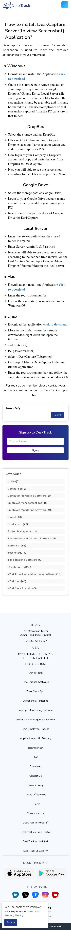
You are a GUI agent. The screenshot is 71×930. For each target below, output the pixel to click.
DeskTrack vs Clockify (35, 850)
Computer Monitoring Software (27, 495)
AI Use (12, 481)
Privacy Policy (35, 785)
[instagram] (45, 895)
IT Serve (35, 804)
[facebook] (35, 895)
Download (35, 766)
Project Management (20, 531)
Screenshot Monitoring (35, 700)
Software (13, 545)
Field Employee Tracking (35, 729)
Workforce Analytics (20, 588)
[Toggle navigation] (64, 4)
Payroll (12, 517)
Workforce (14, 581)
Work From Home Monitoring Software (32, 574)
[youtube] (55, 895)
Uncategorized (17, 567)
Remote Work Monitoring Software (29, 538)
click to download (55, 324)
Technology (15, 552)
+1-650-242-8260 (35, 664)
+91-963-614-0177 (35, 641)
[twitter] (25, 895)
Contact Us (35, 775)
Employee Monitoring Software (27, 509)
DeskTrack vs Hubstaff (35, 822)
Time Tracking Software (22, 559)
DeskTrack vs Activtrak (35, 841)
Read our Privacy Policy (22, 913)
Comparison (15, 488)
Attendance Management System (35, 719)
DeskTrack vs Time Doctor (36, 832)
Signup (35, 450)
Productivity (15, 524)
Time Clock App (35, 691)
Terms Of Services (35, 794)
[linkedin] (15, 895)
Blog (35, 757)
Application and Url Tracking (35, 738)
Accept (11, 922)
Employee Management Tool (25, 502)
